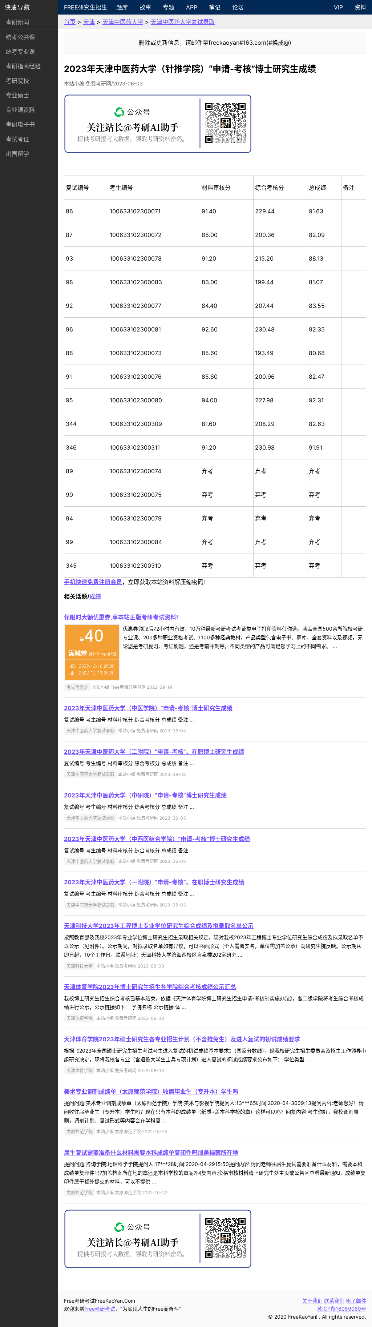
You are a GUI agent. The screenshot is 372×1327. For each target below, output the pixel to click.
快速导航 (17, 7)
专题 (168, 7)
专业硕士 (17, 95)
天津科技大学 (79, 966)
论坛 (238, 7)
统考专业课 (20, 51)
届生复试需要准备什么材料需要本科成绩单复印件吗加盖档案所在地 (151, 1152)
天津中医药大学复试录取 (183, 21)
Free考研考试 (99, 1309)
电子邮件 (356, 1301)
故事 (145, 7)
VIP (338, 7)
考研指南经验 (23, 66)
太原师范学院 (79, 1131)
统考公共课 (20, 37)
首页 (70, 21)
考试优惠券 (77, 687)
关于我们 (312, 1301)
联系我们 (334, 1301)
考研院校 (17, 80)
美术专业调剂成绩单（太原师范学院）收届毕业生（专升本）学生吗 (151, 1091)
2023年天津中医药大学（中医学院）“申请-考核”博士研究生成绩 (148, 708)
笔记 (215, 7)
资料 (360, 7)
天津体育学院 (79, 1018)
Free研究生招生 (85, 7)
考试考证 (17, 139)
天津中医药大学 (122, 21)
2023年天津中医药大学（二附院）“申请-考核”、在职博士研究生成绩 (154, 751)
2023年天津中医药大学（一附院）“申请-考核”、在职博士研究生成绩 (154, 882)
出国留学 (17, 153)
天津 (89, 21)
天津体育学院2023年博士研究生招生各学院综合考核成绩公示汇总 (150, 986)
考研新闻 (17, 22)
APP (191, 7)
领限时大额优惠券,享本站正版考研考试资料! (121, 617)
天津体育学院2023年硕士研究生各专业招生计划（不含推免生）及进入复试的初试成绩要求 (182, 1039)
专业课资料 (20, 109)
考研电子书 (20, 124)
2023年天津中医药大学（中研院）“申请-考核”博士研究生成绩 (145, 795)
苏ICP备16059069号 (341, 1309)
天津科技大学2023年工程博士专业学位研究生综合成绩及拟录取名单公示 (159, 925)
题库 (122, 7)
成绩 (95, 596)
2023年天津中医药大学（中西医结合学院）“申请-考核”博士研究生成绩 (157, 839)
